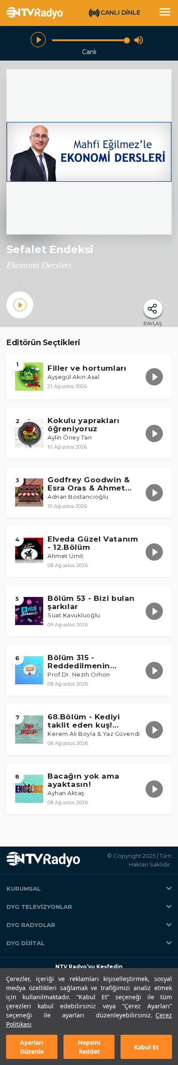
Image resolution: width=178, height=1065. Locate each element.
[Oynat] (38, 40)
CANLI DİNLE (120, 12)
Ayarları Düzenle (32, 1046)
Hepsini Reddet (89, 1046)
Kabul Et (146, 1047)
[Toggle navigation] (165, 13)
